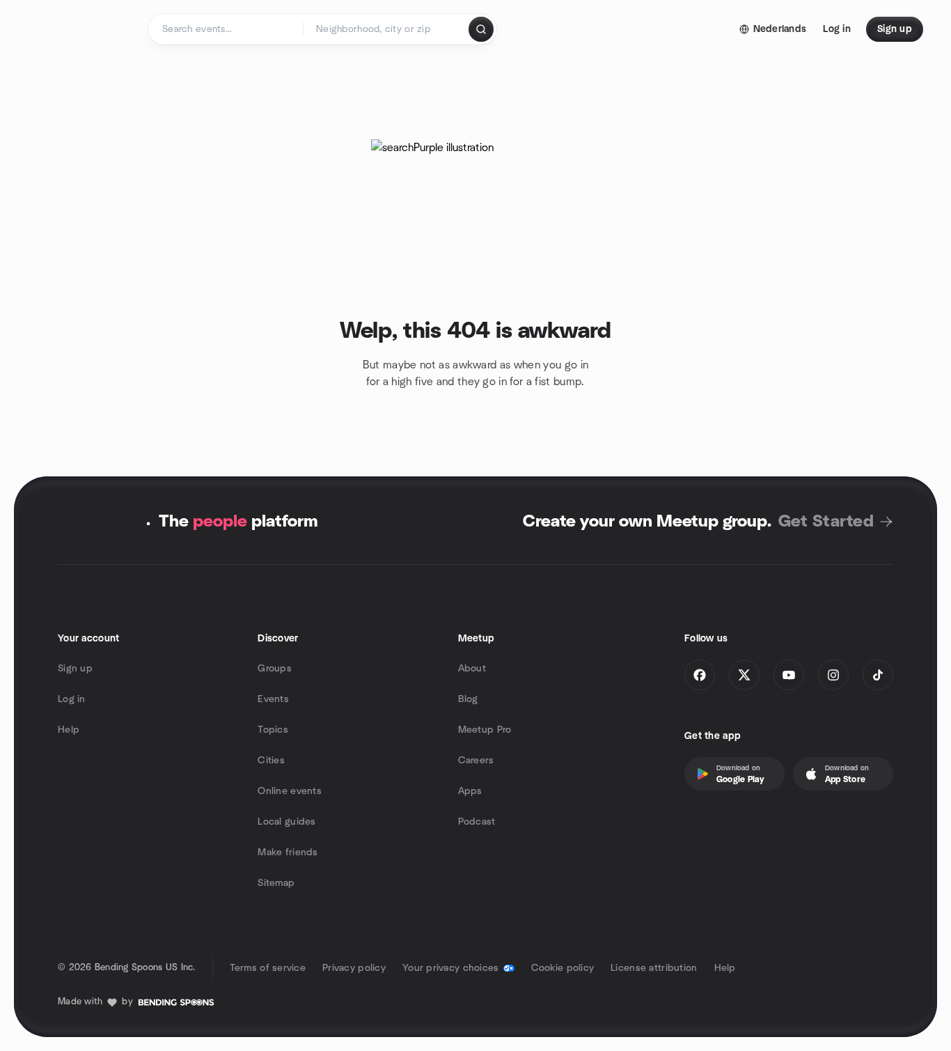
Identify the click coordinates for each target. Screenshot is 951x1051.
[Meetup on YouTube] (788, 675)
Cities (271, 760)
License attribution (654, 968)
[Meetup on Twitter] (744, 675)
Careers (476, 760)
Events (273, 699)
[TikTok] (878, 675)
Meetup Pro (485, 730)
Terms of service (268, 968)
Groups (275, 669)
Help (68, 730)
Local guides (286, 822)
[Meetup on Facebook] (699, 675)
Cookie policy (563, 968)
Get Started (826, 521)
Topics (273, 730)
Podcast (477, 822)
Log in (72, 699)
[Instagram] (833, 675)
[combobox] (386, 29)
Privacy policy (354, 968)
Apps (470, 791)
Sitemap (276, 883)
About (472, 669)
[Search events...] (481, 29)
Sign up (75, 669)
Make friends (287, 852)
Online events (290, 791)
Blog (468, 699)
